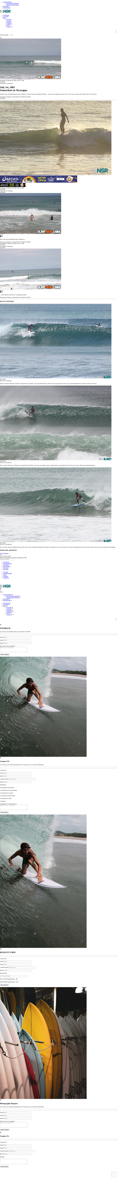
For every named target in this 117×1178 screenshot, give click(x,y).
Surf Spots (5, 16)
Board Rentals (6, 7)
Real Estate (6, 6)
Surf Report (6, 15)
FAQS (8, 25)
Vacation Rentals (7, 2)
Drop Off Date (4, 982)
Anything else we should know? (8, 804)
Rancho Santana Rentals (12, 3)
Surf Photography (7, 573)
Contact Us (9, 26)
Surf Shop (8, 19)
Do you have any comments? (7, 646)
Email (2, 640)
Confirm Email (4, 779)
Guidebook (9, 23)
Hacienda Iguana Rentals (12, 5)
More (4, 18)
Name (2, 637)
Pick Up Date (3, 979)
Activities (8, 21)
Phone (2, 643)
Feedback (8, 22)
